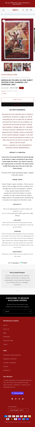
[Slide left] (2, 67)
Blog (4, 333)
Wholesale (6, 336)
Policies (5, 366)
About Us (6, 329)
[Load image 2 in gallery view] (17, 67)
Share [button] (5, 93)
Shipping (3, 90)
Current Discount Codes (9, 74)
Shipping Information (10, 359)
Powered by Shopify (25, 422)
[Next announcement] (32, 3)
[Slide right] (33, 67)
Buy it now (17, 104)
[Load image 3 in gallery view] (26, 67)
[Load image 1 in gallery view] (8, 67)
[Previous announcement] (3, 3)
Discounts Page (8, 340)
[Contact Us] (27, 10)
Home (2, 14)
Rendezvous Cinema (14, 422)
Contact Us (6, 370)
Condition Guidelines (9, 362)
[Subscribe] (30, 312)
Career (5, 344)
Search (5, 325)
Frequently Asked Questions (12, 355)
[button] (3, 10)
